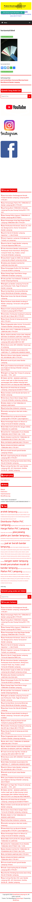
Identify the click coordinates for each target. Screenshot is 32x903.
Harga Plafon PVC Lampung (15, 528)
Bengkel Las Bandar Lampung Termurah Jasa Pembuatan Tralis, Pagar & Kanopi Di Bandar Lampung (14, 286)
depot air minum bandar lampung (18, 516)
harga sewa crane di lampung (6, 532)
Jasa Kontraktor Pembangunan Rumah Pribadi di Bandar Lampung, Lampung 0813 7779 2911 (15, 198)
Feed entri (4, 491)
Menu (5, 22)
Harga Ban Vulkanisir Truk (26, 525)
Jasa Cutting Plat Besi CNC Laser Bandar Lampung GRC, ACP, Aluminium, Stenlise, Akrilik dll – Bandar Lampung (14, 468)
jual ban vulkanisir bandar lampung (22, 554)
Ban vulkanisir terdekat (22, 512)
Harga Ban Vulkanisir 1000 (16, 525)
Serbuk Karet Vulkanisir (12, 574)
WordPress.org (5, 496)
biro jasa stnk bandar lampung (13, 514)
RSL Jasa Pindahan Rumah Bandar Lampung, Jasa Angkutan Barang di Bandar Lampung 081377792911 (16, 368)
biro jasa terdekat (22, 514)
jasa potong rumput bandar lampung (21, 538)
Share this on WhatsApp (7, 36)
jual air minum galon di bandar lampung (18, 547)
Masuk (3, 489)
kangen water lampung (16, 560)
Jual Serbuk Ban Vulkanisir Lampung (14, 408)
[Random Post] (29, 23)
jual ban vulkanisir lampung (19, 556)
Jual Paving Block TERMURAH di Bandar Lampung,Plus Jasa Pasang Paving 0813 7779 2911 (15, 210)
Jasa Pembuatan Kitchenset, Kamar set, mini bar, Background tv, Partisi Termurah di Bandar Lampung (16, 228)
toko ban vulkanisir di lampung (11, 576)
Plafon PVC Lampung (11, 571)
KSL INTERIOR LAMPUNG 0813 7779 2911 (16, 442)
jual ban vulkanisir (21, 551)
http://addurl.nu (5, 480)
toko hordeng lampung (12, 580)
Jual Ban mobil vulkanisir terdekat (11, 551)
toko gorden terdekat (19, 578)
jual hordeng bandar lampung (14, 558)
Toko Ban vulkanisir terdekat (22, 576)
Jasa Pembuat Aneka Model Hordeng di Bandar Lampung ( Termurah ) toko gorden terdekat (15, 304)
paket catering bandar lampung (24, 568)
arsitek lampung (9, 511)
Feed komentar (5, 494)
